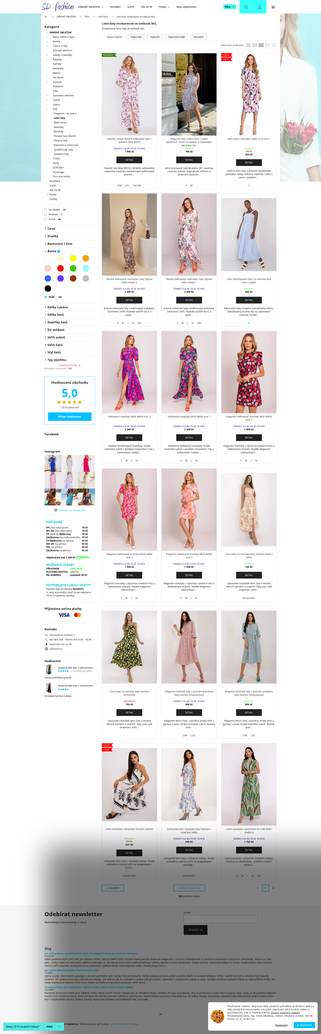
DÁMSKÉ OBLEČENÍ (61, 32)
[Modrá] (47, 278)
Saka (55, 90)
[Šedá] (85, 278)
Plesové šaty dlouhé (65, 136)
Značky (53, 199)
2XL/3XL (137, 185)
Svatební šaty (61, 154)
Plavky (53, 194)
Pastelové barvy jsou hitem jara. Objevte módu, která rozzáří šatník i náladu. (89, 987)
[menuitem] (91, 7)
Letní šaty (59, 118)
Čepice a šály (60, 45)
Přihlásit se (195, 929)
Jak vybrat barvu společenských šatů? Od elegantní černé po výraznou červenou (91, 953)
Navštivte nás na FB (61, 644)
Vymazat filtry (68, 365)
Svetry (56, 104)
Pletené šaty (60, 140)
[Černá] (47, 288)
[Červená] (60, 268)
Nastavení (281, 1025)
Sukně (56, 100)
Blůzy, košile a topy (63, 37)
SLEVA (55, 219)
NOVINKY (55, 181)
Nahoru (114, 888)
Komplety (58, 68)
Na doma (58, 77)
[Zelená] (73, 268)
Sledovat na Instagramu (72, 510)
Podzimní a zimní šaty (66, 145)
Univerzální (248, 598)
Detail (129, 159)
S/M (119, 185)
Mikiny (56, 72)
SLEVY (53, 185)
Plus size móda (61, 176)
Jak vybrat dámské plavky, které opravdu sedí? (71, 970)
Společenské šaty (63, 149)
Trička (56, 158)
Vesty (56, 163)
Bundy (56, 41)
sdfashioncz (56, 648)
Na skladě (57, 209)
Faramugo (58, 172)
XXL (140, 322)
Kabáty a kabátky (62, 54)
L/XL (127, 185)
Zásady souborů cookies (285, 1012)
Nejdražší (155, 36)
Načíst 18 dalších (189, 888)
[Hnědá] (73, 278)
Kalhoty (57, 63)
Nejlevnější (136, 36)
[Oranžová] (85, 258)
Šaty (55, 108)
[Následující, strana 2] (265, 888)
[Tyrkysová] (85, 268)
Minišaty (58, 131)
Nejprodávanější (176, 36)
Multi (55, 296)
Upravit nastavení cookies (124, 1024)
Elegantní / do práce (65, 113)
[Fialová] (60, 278)
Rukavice (58, 86)
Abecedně (198, 36)
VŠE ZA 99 (55, 190)
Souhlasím (306, 1025)
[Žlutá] (73, 258)
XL (133, 322)
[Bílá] (47, 258)
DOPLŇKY (58, 167)
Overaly (57, 82)
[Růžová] (47, 268)
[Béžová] (60, 258)
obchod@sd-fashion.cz (62, 635)
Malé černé (60, 122)
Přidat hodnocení (69, 416)
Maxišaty (59, 127)
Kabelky (57, 59)
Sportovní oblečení (63, 95)
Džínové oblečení (62, 50)
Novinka (55, 214)
